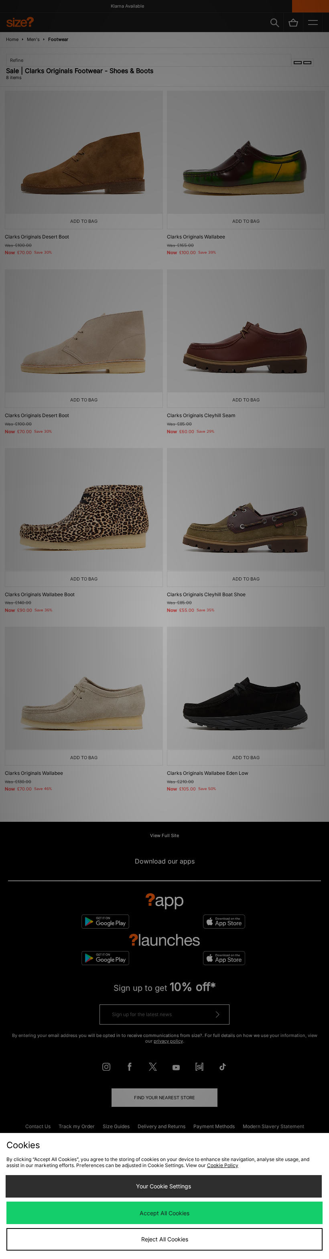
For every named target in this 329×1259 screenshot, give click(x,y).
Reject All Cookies (164, 1239)
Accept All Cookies (164, 1213)
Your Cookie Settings (163, 1186)
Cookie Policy (222, 1165)
